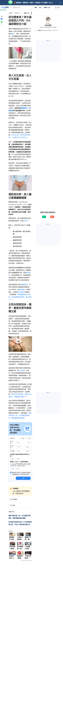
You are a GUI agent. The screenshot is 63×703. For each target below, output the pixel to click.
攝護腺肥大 (24, 108)
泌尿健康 (10, 13)
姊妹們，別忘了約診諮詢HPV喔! (12, 557)
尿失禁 (25, 221)
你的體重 (12, 451)
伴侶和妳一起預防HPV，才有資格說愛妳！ (12, 548)
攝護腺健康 (24, 284)
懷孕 (12, 34)
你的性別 (12, 438)
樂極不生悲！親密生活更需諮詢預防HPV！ (28, 538)
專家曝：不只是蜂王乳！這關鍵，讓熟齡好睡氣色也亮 (12, 538)
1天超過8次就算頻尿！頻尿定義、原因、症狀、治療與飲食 (28, 548)
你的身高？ (11, 446)
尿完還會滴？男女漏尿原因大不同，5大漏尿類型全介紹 (20, 548)
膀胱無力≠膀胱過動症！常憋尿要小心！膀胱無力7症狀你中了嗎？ (20, 557)
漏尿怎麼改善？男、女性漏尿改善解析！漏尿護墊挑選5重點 (20, 415)
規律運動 (22, 289)
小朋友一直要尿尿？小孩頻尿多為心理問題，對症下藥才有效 (20, 538)
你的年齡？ (11, 442)
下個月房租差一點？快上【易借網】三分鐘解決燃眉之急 (28, 557)
